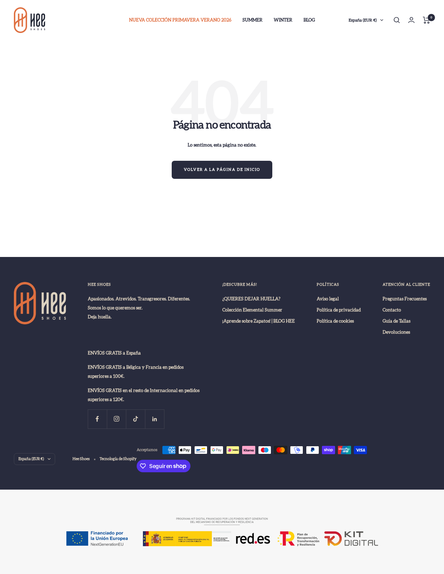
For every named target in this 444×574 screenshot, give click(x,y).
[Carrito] (426, 20)
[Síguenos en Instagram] (116, 419)
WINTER (283, 20)
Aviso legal (328, 299)
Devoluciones (396, 332)
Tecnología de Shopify (118, 459)
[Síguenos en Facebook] (97, 419)
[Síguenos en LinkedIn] (154, 419)
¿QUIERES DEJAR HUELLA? (251, 299)
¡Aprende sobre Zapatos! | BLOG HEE (258, 321)
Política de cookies (335, 321)
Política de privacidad (339, 310)
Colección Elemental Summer (252, 310)
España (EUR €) (363, 20)
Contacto (392, 310)
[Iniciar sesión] (411, 20)
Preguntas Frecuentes (405, 299)
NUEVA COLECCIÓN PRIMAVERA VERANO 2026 (180, 20)
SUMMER (252, 20)
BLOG (309, 20)
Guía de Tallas (396, 321)
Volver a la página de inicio (222, 170)
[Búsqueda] (397, 20)
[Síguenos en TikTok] (135, 419)
